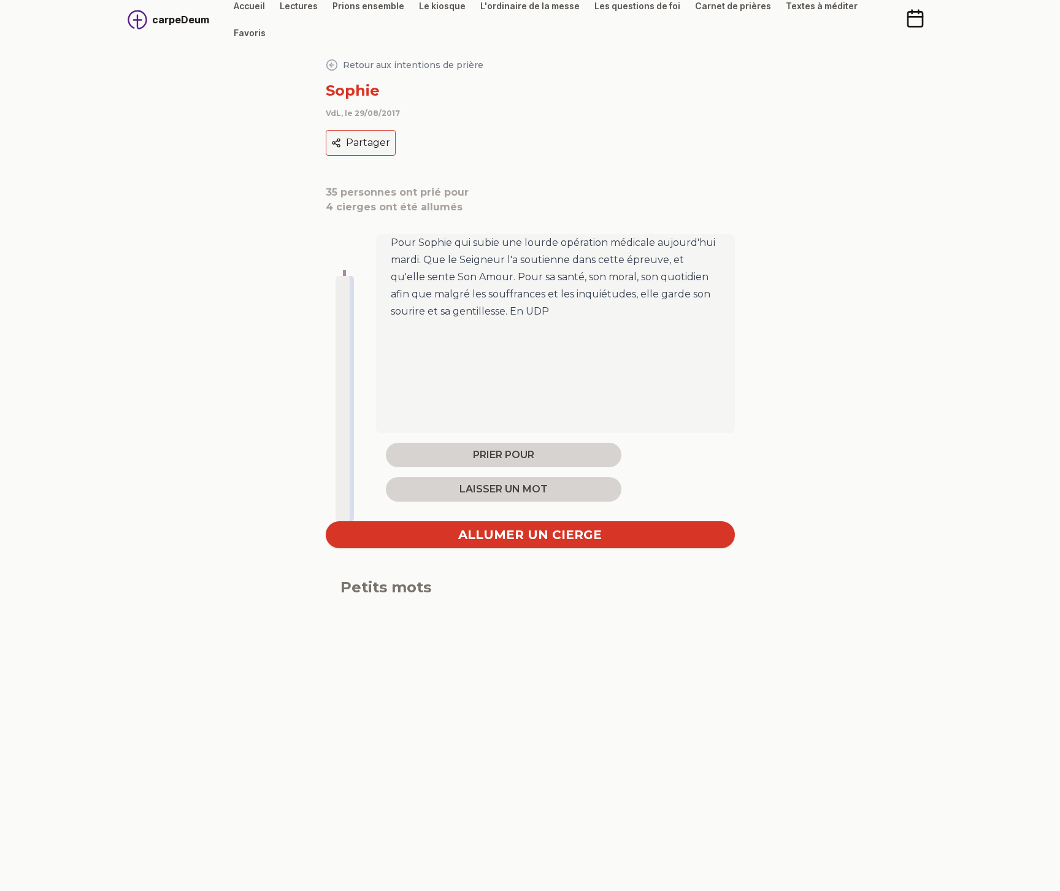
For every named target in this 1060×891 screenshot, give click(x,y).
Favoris (250, 33)
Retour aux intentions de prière (413, 65)
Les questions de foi (637, 6)
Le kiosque (442, 6)
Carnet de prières (733, 6)
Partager (368, 142)
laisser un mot (503, 489)
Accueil (249, 6)
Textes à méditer (822, 6)
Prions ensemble (368, 6)
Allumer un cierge (530, 534)
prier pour (503, 455)
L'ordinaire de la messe (530, 6)
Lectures (299, 6)
